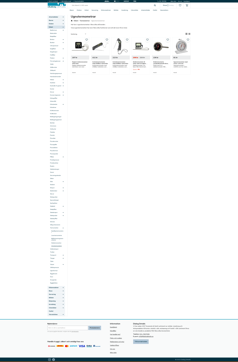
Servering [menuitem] (95, 10)
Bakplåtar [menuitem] (53, 36)
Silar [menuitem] (51, 181)
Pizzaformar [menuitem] (54, 150)
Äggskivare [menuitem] (53, 273)
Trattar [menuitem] (52, 252)
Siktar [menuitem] (52, 178)
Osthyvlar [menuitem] (53, 129)
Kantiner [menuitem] (52, 83)
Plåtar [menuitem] (52, 157)
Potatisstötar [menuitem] (54, 163)
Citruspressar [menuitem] (54, 45)
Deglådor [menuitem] (53, 49)
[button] (180, 5)
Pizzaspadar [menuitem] (54, 154)
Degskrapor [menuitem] (53, 52)
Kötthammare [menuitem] (54, 110)
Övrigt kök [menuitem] (53, 280)
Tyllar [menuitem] (51, 261)
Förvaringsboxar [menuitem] (55, 61)
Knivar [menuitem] (52, 92)
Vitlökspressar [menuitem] (54, 267)
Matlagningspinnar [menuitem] (56, 120)
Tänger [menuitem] (52, 258)
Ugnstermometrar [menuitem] (56, 246)
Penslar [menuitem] (52, 135)
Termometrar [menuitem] (54, 228)
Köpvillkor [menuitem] (113, 331)
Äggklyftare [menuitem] (53, 283)
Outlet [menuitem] (155, 10)
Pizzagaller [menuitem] (53, 144)
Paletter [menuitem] (52, 132)
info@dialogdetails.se (146, 336)
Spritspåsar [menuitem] (53, 203)
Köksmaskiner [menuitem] (106, 10)
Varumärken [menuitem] (164, 10)
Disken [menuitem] (79, 10)
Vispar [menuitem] (52, 264)
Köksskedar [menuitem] (53, 104)
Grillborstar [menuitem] (53, 67)
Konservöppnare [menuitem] (55, 95)
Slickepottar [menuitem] (53, 197)
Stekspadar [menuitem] (53, 215)
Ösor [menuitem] (51, 277)
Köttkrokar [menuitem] (53, 113)
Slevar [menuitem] (52, 194)
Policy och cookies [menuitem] (116, 338)
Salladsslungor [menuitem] (54, 169)
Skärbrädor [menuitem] (53, 191)
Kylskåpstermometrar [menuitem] (57, 231)
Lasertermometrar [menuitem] (56, 235)
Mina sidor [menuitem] (173, 1)
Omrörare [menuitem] (53, 126)
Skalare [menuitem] (52, 184)
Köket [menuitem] (87, 10)
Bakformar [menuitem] (53, 30)
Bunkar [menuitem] (52, 42)
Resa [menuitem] (50, 291)
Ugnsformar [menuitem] (54, 270)
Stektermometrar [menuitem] (56, 243)
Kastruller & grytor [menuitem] (55, 86)
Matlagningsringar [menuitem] (55, 116)
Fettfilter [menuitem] (52, 55)
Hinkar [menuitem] (52, 79)
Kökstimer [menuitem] (53, 107)
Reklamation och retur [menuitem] (117, 342)
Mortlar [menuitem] (52, 123)
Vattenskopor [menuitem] (54, 249)
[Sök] (155, 5)
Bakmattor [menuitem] (53, 33)
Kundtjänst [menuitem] (187, 1)
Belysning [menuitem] (52, 301)
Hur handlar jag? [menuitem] (115, 334)
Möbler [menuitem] (116, 10)
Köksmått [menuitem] (53, 101)
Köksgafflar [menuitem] (53, 98)
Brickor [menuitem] (52, 39)
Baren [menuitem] (72, 10)
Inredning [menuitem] (124, 10)
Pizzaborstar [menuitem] (54, 141)
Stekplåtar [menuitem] (53, 209)
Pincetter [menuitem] (53, 138)
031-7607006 (144, 334)
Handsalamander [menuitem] (55, 76)
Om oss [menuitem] (180, 1)
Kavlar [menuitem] (52, 89)
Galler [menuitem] (52, 64)
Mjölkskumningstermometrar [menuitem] (57, 239)
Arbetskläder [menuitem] (145, 10)
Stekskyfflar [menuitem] (53, 218)
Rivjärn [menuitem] (52, 166)
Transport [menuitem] (53, 255)
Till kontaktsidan (141, 341)
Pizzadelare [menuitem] (53, 147)
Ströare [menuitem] (52, 222)
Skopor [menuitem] (52, 188)
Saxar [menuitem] (52, 172)
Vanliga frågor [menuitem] (114, 345)
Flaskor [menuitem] (52, 58)
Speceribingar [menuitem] (54, 200)
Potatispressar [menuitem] (54, 160)
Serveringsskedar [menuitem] (55, 175)
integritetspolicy (75, 331)
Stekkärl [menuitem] (52, 206)
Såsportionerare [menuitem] (55, 225)
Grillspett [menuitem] (53, 70)
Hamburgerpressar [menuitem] (56, 73)
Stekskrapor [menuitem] (54, 212)
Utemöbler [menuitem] (134, 10)
